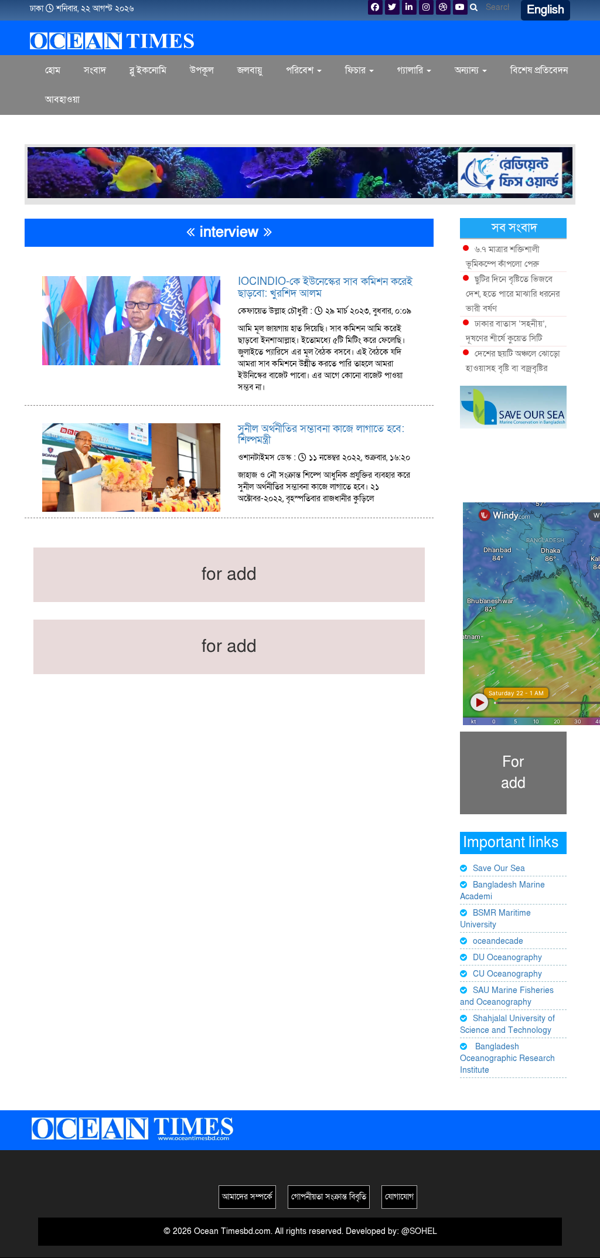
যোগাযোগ (399, 1196)
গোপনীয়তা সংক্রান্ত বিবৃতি (328, 1196)
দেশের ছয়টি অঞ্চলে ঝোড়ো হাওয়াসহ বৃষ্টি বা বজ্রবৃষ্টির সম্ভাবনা (513, 368)
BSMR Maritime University (495, 918)
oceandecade (498, 941)
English (545, 10)
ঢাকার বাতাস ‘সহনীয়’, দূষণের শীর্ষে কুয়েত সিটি (506, 331)
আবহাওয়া (62, 99)
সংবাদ (95, 70)
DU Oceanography (507, 957)
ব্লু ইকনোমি (147, 70)
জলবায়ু (249, 70)
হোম (52, 70)
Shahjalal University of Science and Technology (507, 1024)
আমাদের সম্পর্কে (247, 1196)
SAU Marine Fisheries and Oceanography (507, 996)
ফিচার (356, 70)
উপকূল (202, 70)
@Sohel (419, 1231)
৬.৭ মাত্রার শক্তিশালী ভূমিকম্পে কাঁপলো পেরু (503, 256)
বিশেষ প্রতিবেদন (539, 70)
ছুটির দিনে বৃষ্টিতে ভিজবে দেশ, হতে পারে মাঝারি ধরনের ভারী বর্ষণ (513, 293)
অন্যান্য (468, 70)
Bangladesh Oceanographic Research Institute (507, 1058)
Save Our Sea (499, 868)
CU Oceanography (507, 974)
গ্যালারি (411, 70)
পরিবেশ (301, 70)
